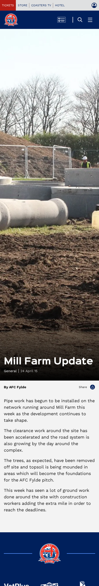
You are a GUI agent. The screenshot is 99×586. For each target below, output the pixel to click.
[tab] (8, 5)
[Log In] (94, 5)
